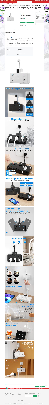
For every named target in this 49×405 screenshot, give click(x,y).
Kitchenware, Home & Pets (10, 5)
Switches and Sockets (21, 5)
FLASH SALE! (15, 0)
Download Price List (20, 400)
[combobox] (24, 2)
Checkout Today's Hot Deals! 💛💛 (4, 0)
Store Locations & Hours (8, 393)
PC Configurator (40, 0)
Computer (7, 3)
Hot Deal (13, 394)
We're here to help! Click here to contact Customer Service (15, 388)
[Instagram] (39, 396)
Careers (6, 394)
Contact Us (19, 399)
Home (5, 5)
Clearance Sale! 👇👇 (11, 0)
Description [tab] (7, 32)
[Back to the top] (46, 386)
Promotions (36, 0)
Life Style (13, 3)
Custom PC (43, 0)
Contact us (42, 388)
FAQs (18, 393)
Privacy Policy (42, 403)
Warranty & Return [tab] (12, 32)
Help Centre (19, 394)
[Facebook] (39, 394)
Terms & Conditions (38, 403)
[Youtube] (42, 394)
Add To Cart (27, 22)
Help (47, 0)
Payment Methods (20, 395)
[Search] (31, 2)
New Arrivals (13, 395)
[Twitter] (41, 394)
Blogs (46, 0)
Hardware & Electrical (15, 5)
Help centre (38, 388)
